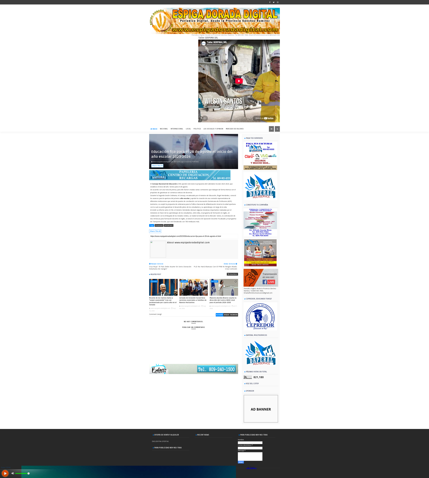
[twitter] (273, 2)
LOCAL (188, 129)
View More (233, 274)
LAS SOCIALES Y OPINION (213, 129)
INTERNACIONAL (177, 129)
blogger (219, 315)
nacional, (189, 162)
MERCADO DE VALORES (235, 129)
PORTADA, (195, 162)
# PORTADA (168, 225)
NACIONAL (164, 129)
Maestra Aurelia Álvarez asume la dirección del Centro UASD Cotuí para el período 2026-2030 (223, 300)
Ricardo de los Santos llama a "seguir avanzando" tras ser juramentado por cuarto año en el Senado (163, 301)
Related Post (156, 274)
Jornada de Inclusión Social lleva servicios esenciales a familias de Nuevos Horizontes (192, 300)
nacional (154, 281)
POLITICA (197, 129)
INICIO (154, 129)
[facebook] (269, 2)
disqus (226, 315)
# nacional (159, 225)
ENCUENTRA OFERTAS (160, 441)
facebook (234, 315)
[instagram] (277, 2)
